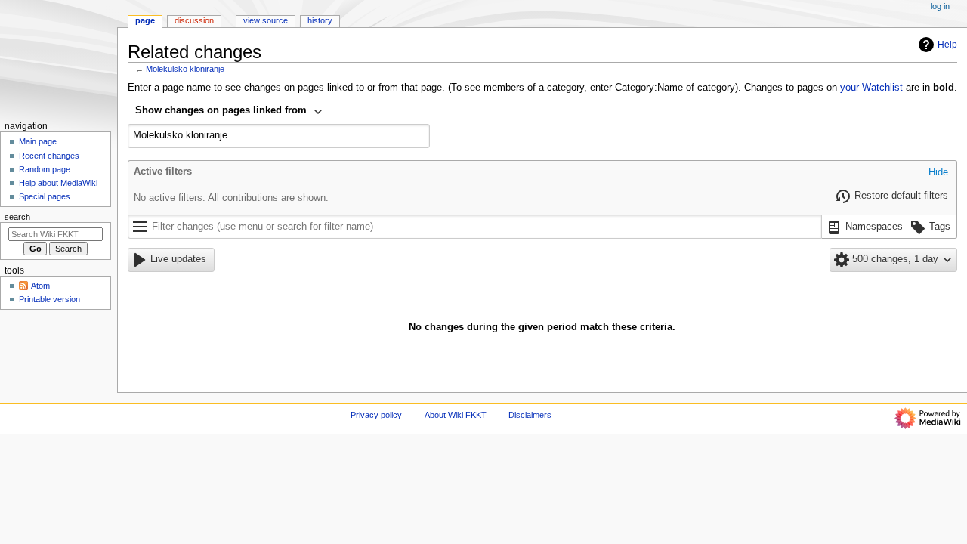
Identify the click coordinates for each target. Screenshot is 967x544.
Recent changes (49, 155)
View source (265, 20)
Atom (40, 285)
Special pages (44, 196)
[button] (938, 173)
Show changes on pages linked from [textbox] (221, 110)
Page (145, 20)
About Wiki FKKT (456, 414)
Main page (38, 141)
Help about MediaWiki (58, 182)
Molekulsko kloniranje (185, 68)
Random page (44, 169)
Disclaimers (529, 414)
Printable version (49, 299)
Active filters (163, 171)
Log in (940, 6)
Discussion (194, 20)
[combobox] (229, 112)
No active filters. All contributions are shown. (231, 198)
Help (947, 44)
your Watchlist (871, 87)
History (319, 20)
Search (17, 216)
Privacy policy (376, 414)
